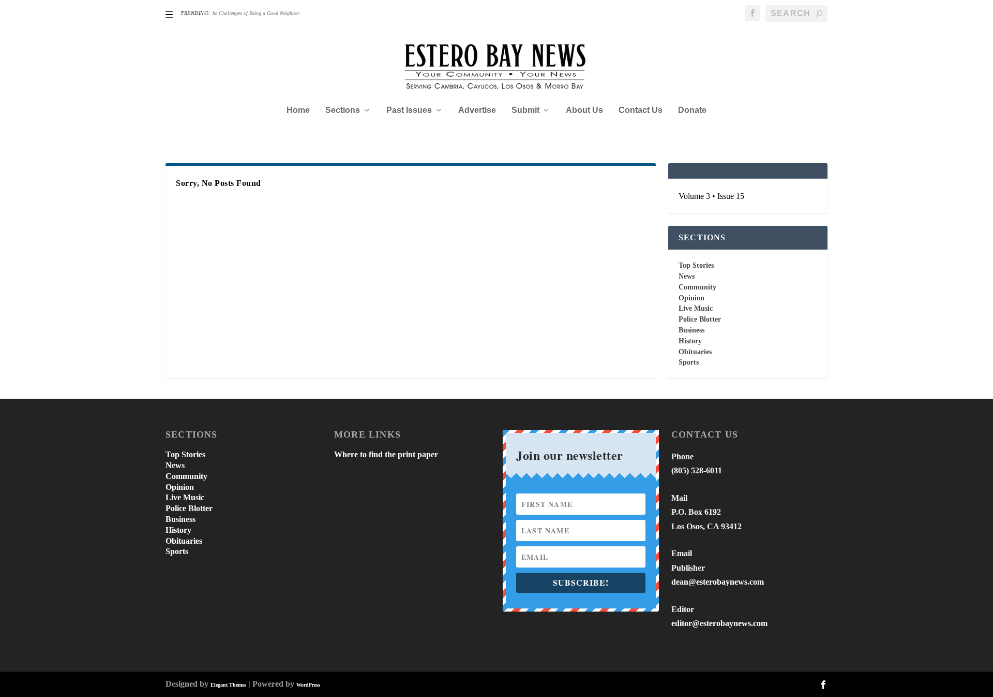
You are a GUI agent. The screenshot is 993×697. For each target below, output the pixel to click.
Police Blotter (700, 319)
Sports (689, 362)
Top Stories (696, 265)
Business (691, 330)
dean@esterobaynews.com (717, 581)
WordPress (308, 685)
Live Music (696, 308)
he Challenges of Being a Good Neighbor (256, 13)
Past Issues (409, 110)
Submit (525, 110)
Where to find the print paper (386, 454)
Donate (692, 110)
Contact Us (641, 110)
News (687, 276)
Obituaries (695, 352)
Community (697, 287)
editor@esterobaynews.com (719, 623)
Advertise (477, 110)
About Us (584, 110)
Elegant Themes (228, 685)
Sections (342, 110)
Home (298, 110)
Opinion (691, 298)
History (690, 341)
